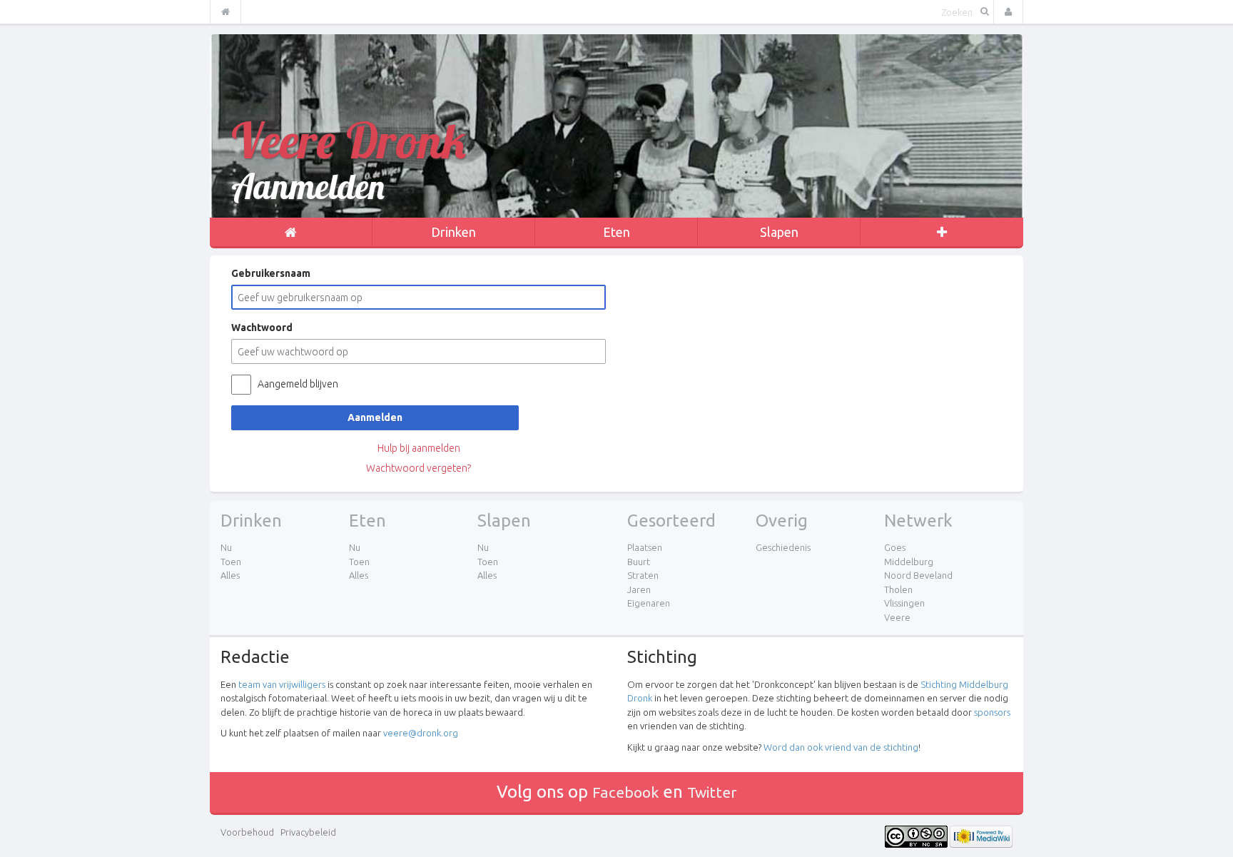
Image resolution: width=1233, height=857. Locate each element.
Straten (643, 575)
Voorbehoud (247, 832)
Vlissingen (904, 603)
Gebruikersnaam (270, 273)
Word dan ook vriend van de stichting (840, 747)
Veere (897, 617)
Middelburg (908, 562)
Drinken (453, 232)
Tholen (898, 589)
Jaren (639, 589)
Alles (230, 575)
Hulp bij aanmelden (418, 448)
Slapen (779, 232)
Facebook (625, 792)
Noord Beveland (918, 575)
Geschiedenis (783, 547)
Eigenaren (648, 603)
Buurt (638, 562)
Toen (230, 562)
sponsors (992, 712)
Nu (226, 547)
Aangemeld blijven (298, 384)
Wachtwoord (262, 327)
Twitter (712, 792)
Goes (894, 547)
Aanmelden (374, 417)
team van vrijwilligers (281, 684)
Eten (616, 232)
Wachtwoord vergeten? (418, 468)
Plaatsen (644, 547)
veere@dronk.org (420, 733)
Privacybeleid (308, 832)
